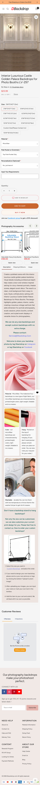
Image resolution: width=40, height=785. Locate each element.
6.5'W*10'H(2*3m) (9, 118)
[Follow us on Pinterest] (14, 691)
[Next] (36, 226)
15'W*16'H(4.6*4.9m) (10, 133)
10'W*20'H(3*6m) (27, 123)
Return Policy (26, 737)
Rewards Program (7, 748)
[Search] (8, 9)
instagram (31, 344)
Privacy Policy (26, 763)
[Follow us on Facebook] (4, 691)
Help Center (26, 751)
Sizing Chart (26, 733)
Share (16, 94)
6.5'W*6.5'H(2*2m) (28, 113)
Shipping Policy (27, 729)
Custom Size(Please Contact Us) (14, 128)
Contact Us (5, 729)
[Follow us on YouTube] (19, 691)
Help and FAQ (6, 733)
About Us (5, 725)
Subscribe (32, 708)
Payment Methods (8, 761)
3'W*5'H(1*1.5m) (9, 109)
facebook (28, 347)
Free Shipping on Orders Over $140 (20, 2)
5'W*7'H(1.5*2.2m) (10, 113)
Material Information (28, 725)
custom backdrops (13, 569)
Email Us (25, 755)
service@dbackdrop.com (20, 336)
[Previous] (30, 226)
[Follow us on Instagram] (9, 691)
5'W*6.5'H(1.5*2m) (26, 109)
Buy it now (20, 212)
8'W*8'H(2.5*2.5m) (28, 118)
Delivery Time (6, 737)
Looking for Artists (8, 757)
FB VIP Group (6, 752)
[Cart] (36, 9)
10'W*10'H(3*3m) (9, 123)
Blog (23, 759)
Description (7, 267)
